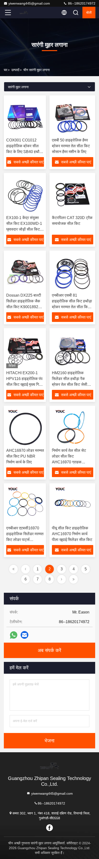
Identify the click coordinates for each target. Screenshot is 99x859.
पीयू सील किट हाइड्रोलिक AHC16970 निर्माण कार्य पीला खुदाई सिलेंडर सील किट (72, 534)
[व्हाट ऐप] (14, 635)
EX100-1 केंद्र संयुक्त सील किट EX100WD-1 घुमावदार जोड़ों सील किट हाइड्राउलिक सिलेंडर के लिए (24, 229)
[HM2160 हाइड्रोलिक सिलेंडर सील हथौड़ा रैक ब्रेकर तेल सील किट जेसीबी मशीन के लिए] (72, 349)
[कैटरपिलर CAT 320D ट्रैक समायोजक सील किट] (72, 194)
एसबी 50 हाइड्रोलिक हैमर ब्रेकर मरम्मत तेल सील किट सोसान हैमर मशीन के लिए (71, 146)
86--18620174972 (81, 3)
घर (5, 70)
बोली (89, 12)
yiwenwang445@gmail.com (29, 3)
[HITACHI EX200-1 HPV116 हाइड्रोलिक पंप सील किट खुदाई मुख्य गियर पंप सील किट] (25, 349)
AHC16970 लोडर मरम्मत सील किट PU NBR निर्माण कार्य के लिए (25, 456)
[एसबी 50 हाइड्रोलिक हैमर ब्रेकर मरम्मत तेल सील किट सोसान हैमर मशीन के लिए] (72, 116)
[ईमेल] (24, 635)
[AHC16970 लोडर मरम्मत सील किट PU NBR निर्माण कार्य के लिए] (25, 427)
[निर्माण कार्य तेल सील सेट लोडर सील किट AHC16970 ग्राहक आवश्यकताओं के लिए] (72, 427)
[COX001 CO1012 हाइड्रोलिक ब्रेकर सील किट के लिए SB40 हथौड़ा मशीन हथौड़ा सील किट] (25, 116)
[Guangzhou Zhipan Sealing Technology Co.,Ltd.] (23, 12)
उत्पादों (15, 70)
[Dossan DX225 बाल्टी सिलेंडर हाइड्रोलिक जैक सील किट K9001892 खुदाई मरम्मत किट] (25, 272)
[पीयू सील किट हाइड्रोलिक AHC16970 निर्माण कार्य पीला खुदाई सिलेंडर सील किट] (72, 504)
